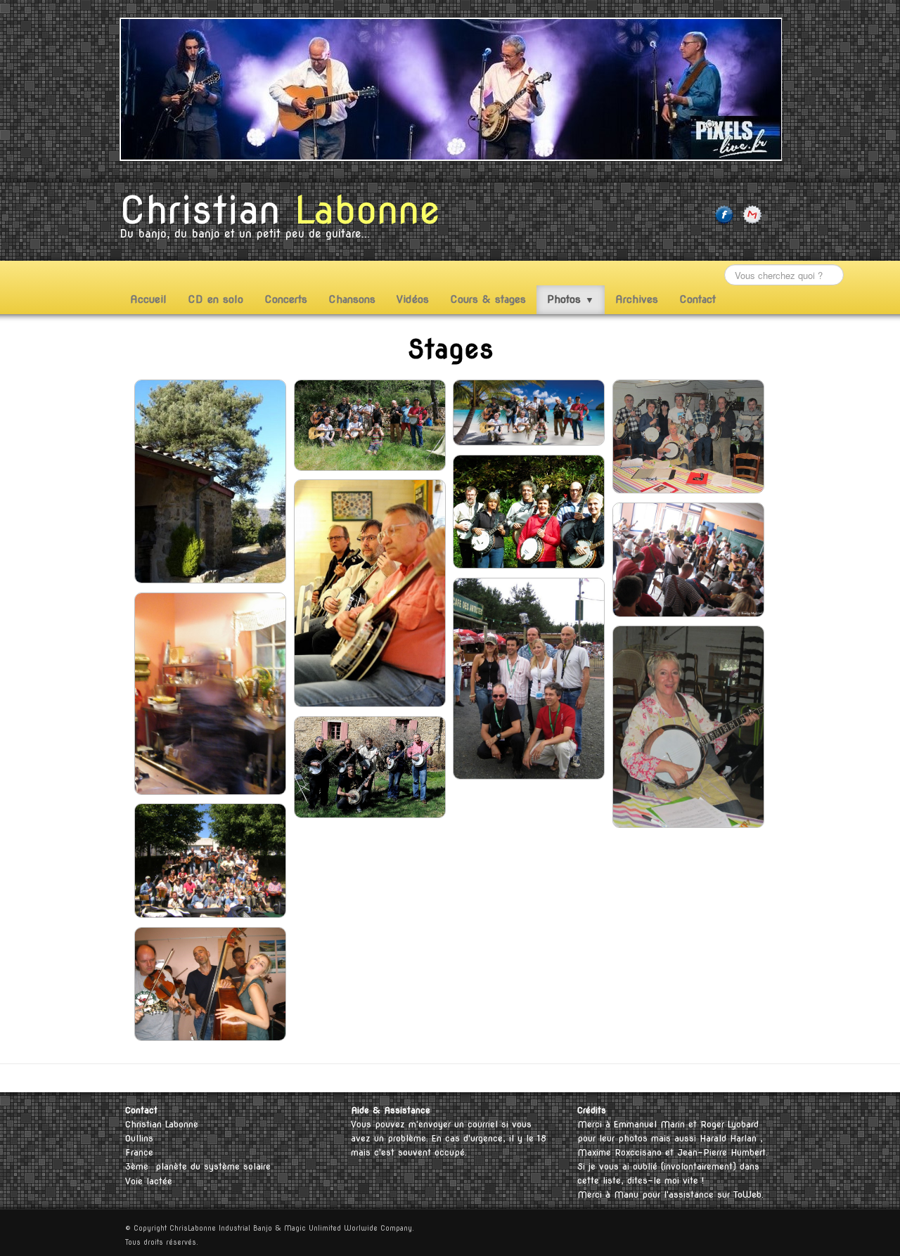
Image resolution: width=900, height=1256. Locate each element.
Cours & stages (488, 299)
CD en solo (215, 299)
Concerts (285, 299)
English (737, 1078)
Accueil (148, 299)
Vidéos (413, 299)
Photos (570, 299)
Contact (697, 299)
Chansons (351, 299)
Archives (636, 299)
